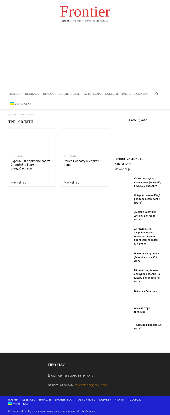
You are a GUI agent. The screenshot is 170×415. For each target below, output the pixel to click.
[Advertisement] (85, 58)
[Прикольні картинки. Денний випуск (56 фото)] (122, 257)
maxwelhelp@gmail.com (91, 385)
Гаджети (111, 93)
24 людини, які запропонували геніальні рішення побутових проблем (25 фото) (146, 236)
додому (12, 114)
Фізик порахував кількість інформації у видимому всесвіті (148, 182)
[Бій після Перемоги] (122, 295)
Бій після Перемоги (145, 291)
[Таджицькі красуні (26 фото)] (122, 329)
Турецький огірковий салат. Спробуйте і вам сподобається (31, 164)
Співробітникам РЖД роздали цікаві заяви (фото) (147, 199)
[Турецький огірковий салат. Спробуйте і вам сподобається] (32, 140)
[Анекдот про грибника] (122, 312)
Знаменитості (69, 93)
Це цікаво (32, 93)
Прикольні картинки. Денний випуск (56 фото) (147, 257)
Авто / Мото (92, 93)
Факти (126, 93)
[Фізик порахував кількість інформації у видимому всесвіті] (122, 182)
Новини (15, 93)
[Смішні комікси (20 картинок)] (138, 142)
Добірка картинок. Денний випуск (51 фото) (145, 216)
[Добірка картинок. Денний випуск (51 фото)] (122, 216)
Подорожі (141, 93)
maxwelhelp (18, 182)
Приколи (49, 93)
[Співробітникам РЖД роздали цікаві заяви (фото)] (122, 199)
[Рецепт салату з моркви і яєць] (85, 140)
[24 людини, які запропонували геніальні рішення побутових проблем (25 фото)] (122, 233)
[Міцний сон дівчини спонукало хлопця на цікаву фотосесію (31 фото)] (122, 274)
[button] (157, 94)
